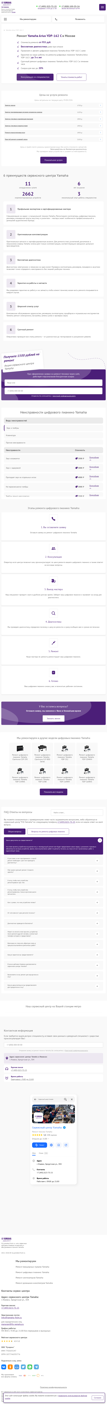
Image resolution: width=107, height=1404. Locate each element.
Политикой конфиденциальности (76, 1050)
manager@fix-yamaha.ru (12, 1324)
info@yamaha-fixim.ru (11, 1317)
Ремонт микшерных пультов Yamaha (32, 1266)
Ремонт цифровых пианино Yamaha (32, 1272)
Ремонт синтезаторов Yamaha (29, 1277)
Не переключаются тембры (17, 487)
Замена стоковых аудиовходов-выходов (19, 119)
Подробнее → (94, 458)
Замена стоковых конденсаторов (16, 126)
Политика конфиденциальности (53, 1387)
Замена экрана (10, 105)
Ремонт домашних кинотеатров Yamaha (34, 1283)
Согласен (97, 1398)
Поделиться (3, 1366)
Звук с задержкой (13, 468)
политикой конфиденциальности (64, 396)
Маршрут (41, 1145)
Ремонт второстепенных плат (15, 132)
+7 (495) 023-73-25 (47, 6)
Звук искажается (13, 458)
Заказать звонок (53, 718)
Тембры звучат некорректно (17, 496)
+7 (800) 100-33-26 (70, 6)
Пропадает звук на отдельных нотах (21, 477)
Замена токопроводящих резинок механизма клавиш (23, 112)
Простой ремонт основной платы (16, 139)
